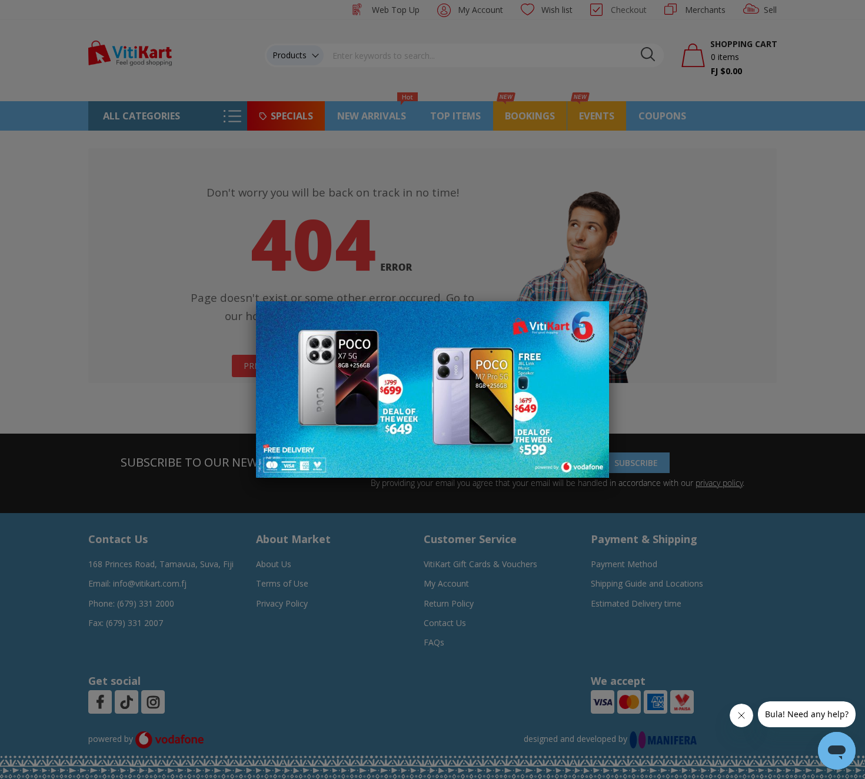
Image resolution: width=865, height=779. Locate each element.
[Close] (592, 316)
